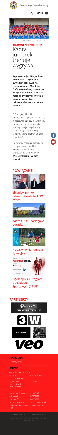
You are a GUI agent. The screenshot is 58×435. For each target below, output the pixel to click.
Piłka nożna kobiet (33, 45)
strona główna (16, 362)
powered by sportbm (40, 414)
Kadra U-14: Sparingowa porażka (29, 222)
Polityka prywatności (17, 414)
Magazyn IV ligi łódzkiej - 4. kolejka (28, 251)
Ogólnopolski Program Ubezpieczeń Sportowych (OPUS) (27, 282)
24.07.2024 (18, 45)
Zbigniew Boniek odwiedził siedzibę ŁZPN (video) (28, 196)
